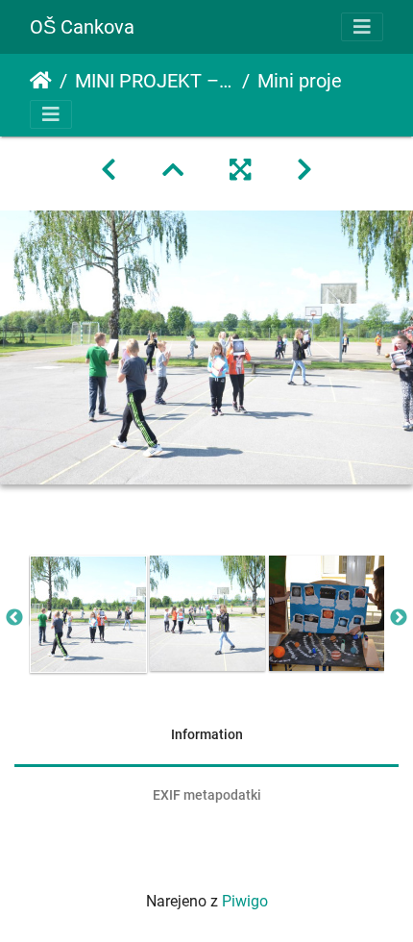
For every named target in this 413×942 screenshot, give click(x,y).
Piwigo (245, 901)
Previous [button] (14, 618)
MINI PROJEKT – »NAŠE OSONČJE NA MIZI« (154, 80)
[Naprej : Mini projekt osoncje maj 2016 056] (304, 170)
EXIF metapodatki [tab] (207, 795)
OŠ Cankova (82, 26)
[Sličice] (172, 170)
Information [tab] (207, 734)
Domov (41, 80)
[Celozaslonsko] (240, 170)
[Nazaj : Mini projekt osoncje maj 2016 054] (108, 170)
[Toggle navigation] (362, 26)
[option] (88, 614)
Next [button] (398, 618)
